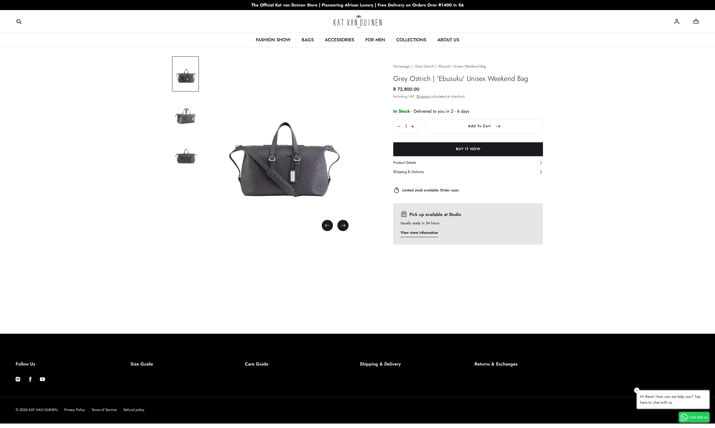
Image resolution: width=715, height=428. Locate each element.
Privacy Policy (74, 409)
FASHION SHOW (273, 40)
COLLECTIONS (411, 40)
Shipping (423, 96)
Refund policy (133, 409)
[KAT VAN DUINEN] (357, 21)
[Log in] (676, 21)
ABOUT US (448, 40)
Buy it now (468, 149)
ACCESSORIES (339, 40)
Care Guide (256, 364)
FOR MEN (375, 40)
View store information (419, 232)
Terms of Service (104, 409)
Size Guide (141, 364)
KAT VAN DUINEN (43, 409)
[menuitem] (185, 74)
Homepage (401, 66)
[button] (19, 21)
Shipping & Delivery (380, 364)
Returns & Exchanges (496, 364)
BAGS (308, 40)
